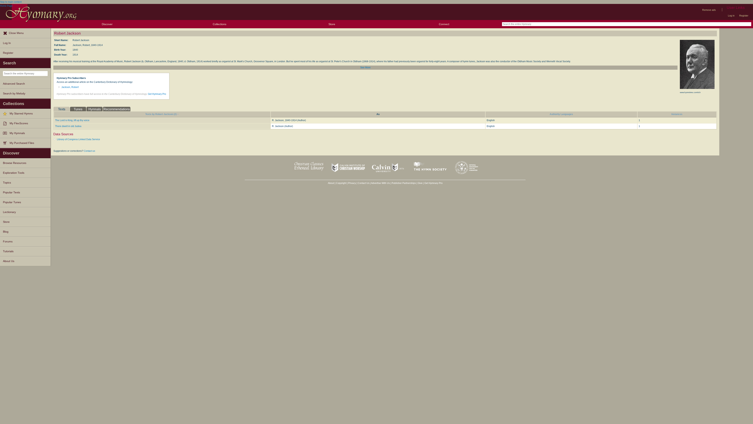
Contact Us (363, 183)
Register (743, 15)
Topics (7, 182)
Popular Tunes (12, 202)
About (331, 183)
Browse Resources (14, 163)
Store (331, 24)
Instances (676, 114)
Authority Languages (561, 114)
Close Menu (16, 33)
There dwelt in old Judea (68, 126)
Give (420, 183)
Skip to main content (11, 2)
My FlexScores (19, 123)
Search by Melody (14, 93)
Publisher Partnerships (404, 183)
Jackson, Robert (70, 87)
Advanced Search (14, 83)
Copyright (341, 183)
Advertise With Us (380, 183)
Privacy (352, 183)
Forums (8, 241)
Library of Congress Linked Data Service (78, 139)
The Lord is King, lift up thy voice (72, 120)
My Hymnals (17, 133)
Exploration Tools (13, 172)
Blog (5, 231)
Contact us (89, 151)
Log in (731, 15)
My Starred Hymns (21, 113)
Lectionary (9, 212)
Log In (7, 43)
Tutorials (8, 251)
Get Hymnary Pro (157, 94)
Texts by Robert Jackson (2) (161, 114)
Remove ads (709, 10)
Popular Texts (11, 192)
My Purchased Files (22, 143)
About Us (8, 261)
